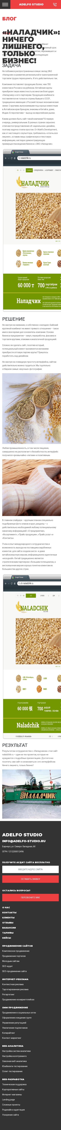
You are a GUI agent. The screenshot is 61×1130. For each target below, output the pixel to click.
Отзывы (7, 922)
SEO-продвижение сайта (14, 971)
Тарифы (7, 932)
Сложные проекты (11, 1104)
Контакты (9, 912)
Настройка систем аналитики (16, 1051)
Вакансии (9, 927)
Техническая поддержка (14, 1084)
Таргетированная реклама (15, 989)
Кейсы (6, 938)
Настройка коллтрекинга (14, 1056)
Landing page (8, 1099)
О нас (6, 907)
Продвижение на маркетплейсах (18, 999)
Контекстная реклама (13, 984)
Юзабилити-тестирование (15, 1066)
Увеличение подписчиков (15, 1028)
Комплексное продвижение (15, 951)
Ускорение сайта (10, 1115)
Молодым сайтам (10, 961)
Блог (9, 19)
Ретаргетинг (8, 994)
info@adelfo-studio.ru (24, 841)
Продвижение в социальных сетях (19, 1012)
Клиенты (8, 917)
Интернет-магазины (12, 1094)
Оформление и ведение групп (17, 1018)
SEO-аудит (7, 966)
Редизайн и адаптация (13, 1110)
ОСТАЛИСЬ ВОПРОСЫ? (16, 890)
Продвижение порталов (14, 956)
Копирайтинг (8, 1033)
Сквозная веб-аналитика (14, 1061)
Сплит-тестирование (12, 1071)
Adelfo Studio (31, 4)
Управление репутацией (14, 1023)
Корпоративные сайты (13, 1089)
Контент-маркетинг (11, 1038)
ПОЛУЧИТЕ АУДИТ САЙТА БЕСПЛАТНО (26, 862)
